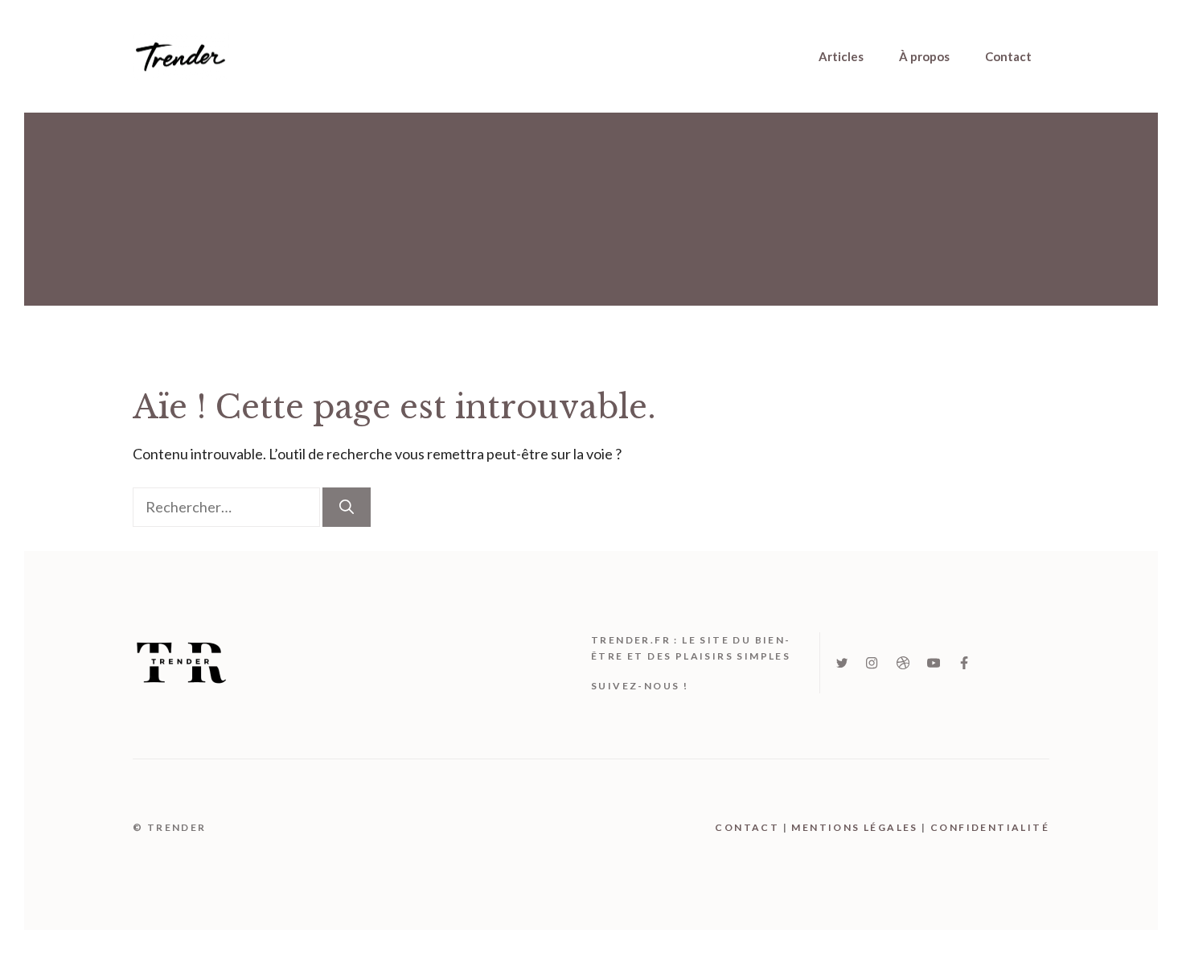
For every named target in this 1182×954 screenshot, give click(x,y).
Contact (1008, 56)
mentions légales (854, 827)
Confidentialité (989, 827)
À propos (924, 56)
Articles (841, 56)
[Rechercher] (346, 507)
